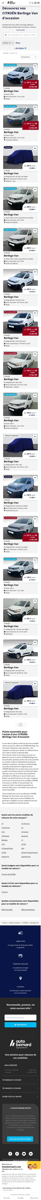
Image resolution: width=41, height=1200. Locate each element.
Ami (22, 848)
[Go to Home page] (11, 3)
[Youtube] (24, 1154)
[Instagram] (17, 1154)
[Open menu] (3, 3)
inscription (22, 1025)
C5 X (3, 832)
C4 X (3, 844)
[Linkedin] (31, 1154)
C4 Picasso (5, 836)
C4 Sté (4, 853)
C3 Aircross (6, 828)
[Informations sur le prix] (36, 86)
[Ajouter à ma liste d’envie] (35, 66)
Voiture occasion (14, 923)
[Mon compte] (35, 2)
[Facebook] (10, 1154)
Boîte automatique (28, 910)
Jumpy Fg (24, 836)
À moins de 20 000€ (9, 874)
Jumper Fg (5, 857)
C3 (2, 824)
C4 (22, 828)
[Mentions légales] (36, 82)
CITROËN (25, 923)
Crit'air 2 (5, 892)
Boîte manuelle (7, 910)
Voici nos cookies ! (8, 1190)
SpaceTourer (26, 857)
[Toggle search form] (30, 3)
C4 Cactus (24, 832)
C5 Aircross (25, 824)
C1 (22, 840)
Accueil (4, 923)
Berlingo (5, 840)
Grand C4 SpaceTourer (29, 853)
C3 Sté (23, 844)
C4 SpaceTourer (7, 848)
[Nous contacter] (38, 3)
